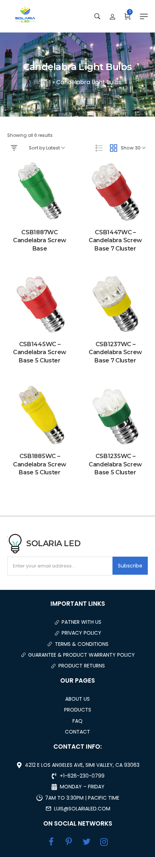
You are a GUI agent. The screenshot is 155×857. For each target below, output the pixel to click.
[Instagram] (104, 842)
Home (42, 82)
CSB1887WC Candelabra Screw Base (39, 240)
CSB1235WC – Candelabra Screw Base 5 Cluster (115, 464)
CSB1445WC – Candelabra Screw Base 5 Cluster (39, 352)
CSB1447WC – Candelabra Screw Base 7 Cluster (115, 240)
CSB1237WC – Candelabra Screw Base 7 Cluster (115, 352)
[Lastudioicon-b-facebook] (51, 842)
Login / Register (112, 16)
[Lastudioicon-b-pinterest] (69, 842)
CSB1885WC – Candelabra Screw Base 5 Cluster (39, 464)
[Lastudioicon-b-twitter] (86, 842)
